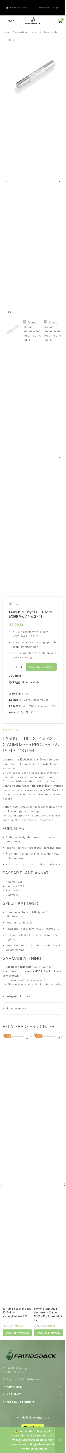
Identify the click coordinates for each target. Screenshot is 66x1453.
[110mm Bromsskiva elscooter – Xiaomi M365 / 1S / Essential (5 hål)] (48, 1169)
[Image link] (31, 1354)
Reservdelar (20, 32)
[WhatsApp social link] (32, 712)
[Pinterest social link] (27, 712)
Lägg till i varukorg (41, 667)
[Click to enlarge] (10, 312)
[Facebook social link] (18, 712)
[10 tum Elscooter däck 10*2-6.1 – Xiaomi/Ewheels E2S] (17, 1169)
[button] (6, 182)
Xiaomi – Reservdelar (45, 32)
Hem (6, 32)
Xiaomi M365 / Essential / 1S (37, 706)
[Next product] (14, 40)
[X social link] (22, 712)
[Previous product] (5, 40)
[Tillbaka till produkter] (9, 40)
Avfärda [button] (60, 1440)
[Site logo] (33, 20)
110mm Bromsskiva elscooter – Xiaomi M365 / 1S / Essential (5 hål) (48, 1315)
